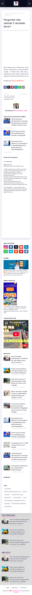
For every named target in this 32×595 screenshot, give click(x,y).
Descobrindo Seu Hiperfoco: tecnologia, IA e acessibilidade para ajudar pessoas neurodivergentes (19, 145)
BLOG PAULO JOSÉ (8, 30)
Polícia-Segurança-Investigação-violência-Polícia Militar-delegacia (15, 501)
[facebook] (11, 247)
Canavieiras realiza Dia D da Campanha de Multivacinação (19, 468)
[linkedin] (26, 247)
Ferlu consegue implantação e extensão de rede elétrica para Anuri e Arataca (19, 359)
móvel (24, 497)
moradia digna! (17, 497)
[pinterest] (21, 251)
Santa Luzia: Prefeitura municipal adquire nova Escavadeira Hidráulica (19, 371)
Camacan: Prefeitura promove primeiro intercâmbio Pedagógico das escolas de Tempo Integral (19, 408)
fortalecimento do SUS (17, 494)
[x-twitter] (16, 247)
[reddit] (16, 251)
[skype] (11, 251)
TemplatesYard (17, 590)
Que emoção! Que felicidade (19, 503)
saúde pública (8, 506)
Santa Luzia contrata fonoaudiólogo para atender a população (18, 133)
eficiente (25, 491)
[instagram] (6, 247)
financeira (7, 494)
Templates (16, 592)
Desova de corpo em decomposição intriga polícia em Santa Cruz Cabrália (18, 382)
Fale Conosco (23, 587)
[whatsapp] (6, 251)
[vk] (26, 251)
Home (7, 587)
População (7, 503)
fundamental (8, 497)
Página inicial (8, 13)
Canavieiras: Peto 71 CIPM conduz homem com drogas (19, 445)
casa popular (8, 488)
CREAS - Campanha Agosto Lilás (12, 491)
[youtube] (21, 247)
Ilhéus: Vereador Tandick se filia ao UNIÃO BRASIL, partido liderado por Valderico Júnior (19, 395)
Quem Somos (15, 587)
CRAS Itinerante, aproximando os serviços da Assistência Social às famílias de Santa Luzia (19, 122)
